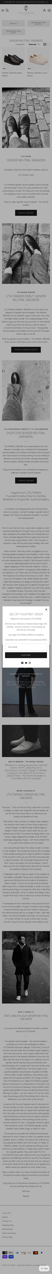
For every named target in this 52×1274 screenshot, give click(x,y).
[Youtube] (26, 663)
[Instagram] (30, 663)
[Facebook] (22, 663)
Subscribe (26, 655)
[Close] (46, 609)
